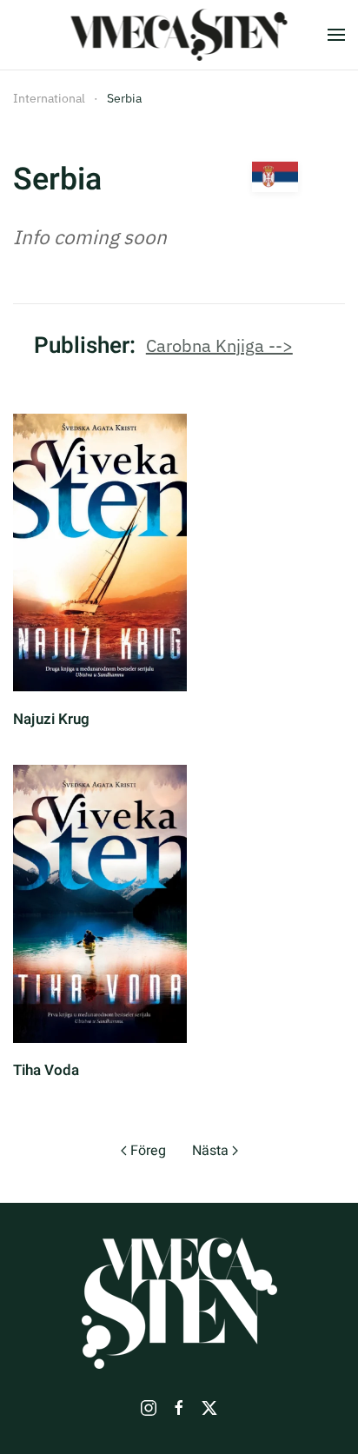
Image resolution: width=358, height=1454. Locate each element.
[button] (336, 35)
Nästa (210, 1150)
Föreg (148, 1150)
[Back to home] (179, 35)
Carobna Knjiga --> (219, 345)
